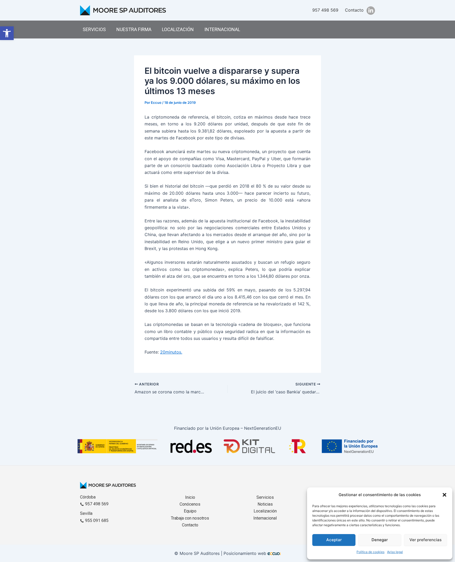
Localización (265, 511)
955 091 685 (96, 520)
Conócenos (190, 504)
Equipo (190, 511)
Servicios (265, 497)
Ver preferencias (425, 539)
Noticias (265, 504)
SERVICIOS (94, 29)
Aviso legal (395, 552)
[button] (7, 33)
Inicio (190, 497)
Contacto (354, 10)
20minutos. (171, 352)
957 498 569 (325, 10)
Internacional (265, 518)
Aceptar (334, 539)
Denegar (380, 539)
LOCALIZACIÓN (178, 29)
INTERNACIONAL (222, 29)
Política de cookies (370, 552)
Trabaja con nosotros (190, 518)
